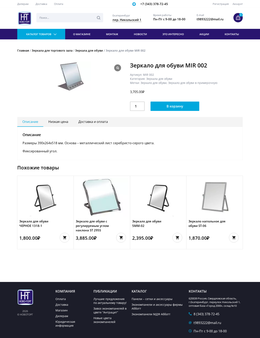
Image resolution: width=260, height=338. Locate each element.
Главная (23, 50)
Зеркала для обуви (89, 50)
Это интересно (173, 34)
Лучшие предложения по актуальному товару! (110, 301)
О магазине (81, 34)
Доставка (41, 4)
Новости (140, 34)
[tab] (30, 122)
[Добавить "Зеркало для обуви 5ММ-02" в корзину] (177, 238)
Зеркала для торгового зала (52, 50)
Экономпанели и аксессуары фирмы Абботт (157, 306)
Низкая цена (58, 121)
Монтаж (112, 34)
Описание (30, 121)
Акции (204, 34)
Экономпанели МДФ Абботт (151, 314)
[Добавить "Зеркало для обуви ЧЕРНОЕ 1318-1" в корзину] (64, 238)
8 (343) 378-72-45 (206, 314)
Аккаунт (238, 4)
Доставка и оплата (93, 121)
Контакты (232, 34)
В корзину (175, 106)
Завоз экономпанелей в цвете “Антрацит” (110, 310)
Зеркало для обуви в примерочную (193, 83)
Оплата (58, 4)
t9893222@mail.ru (207, 323)
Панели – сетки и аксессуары (152, 299)
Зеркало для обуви (154, 83)
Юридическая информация (65, 323)
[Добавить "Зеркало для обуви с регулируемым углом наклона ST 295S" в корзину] (121, 238)
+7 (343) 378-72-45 (154, 4)
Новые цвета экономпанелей (104, 320)
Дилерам (23, 4)
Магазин (61, 310)
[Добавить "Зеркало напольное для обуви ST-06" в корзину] (234, 238)
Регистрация (221, 4)
